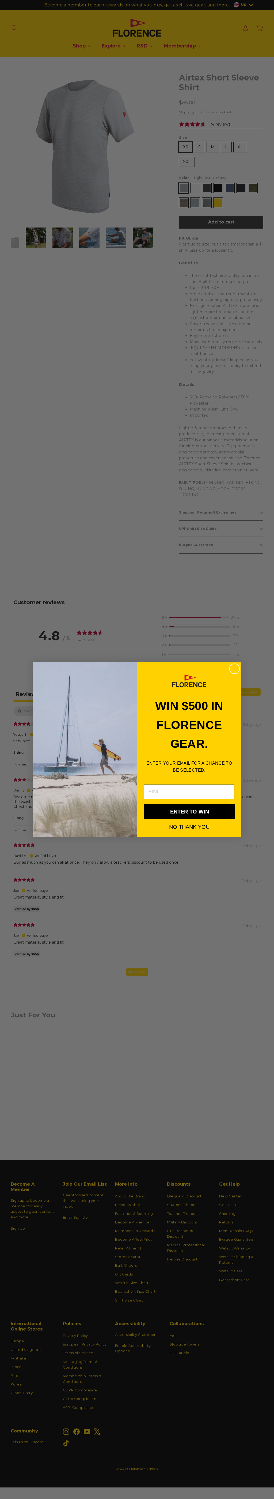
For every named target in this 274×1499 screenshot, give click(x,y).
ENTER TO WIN (189, 812)
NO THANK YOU (189, 826)
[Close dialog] (234, 668)
